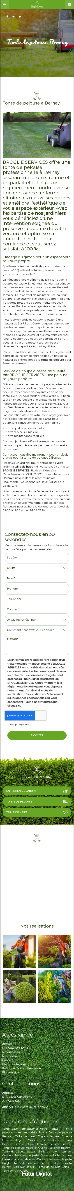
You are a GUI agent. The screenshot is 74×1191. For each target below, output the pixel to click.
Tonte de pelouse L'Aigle (53, 1166)
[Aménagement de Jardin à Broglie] (19, 986)
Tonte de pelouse (19, 801)
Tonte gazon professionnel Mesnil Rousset (30, 1128)
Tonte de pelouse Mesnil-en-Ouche (24, 1147)
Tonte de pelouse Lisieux (18, 1151)
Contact (7, 1060)
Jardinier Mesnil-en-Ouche (29, 1159)
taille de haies (24, 466)
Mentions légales (14, 1064)
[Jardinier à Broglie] (54, 951)
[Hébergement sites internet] (37, 1180)
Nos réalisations (13, 1056)
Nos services (11, 1052)
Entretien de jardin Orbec (31, 1155)
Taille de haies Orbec (15, 1170)
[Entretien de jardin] (54, 986)
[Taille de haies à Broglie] (19, 951)
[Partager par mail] (20, 16)
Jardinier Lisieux (24, 1166)
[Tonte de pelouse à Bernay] (37, 135)
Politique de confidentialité (21, 1068)
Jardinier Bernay (60, 1147)
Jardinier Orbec (59, 1136)
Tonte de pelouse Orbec (29, 1163)
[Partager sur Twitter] (13, 16)
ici (19, 705)
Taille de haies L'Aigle (30, 1136)
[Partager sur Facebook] (7, 16)
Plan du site (10, 1072)
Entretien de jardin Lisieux (53, 1144)
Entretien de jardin (21, 791)
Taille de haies (16, 812)
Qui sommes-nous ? (16, 1048)
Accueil (7, 1043)
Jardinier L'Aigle (24, 1144)
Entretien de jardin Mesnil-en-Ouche (25, 1140)
